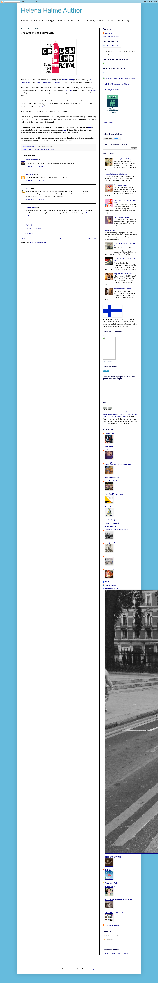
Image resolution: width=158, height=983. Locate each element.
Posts (107, 936)
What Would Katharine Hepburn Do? (119, 899)
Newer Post (25, 238)
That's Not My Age (112, 477)
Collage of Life (110, 543)
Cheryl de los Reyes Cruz (114, 912)
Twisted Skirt (110, 886)
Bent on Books (110, 585)
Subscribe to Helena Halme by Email (115, 953)
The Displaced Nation (113, 582)
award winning (68, 80)
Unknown (31, 146)
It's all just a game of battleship (116, 174)
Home (59, 238)
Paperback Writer (111, 481)
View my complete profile (111, 36)
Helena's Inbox (108, 123)
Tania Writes (109, 507)
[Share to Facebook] (49, 146)
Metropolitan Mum (112, 526)
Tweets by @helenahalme (111, 90)
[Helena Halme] (109, 359)
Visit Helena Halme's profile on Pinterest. (117, 84)
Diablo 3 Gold (31, 207)
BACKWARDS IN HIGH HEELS (117, 530)
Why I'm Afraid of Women (123, 274)
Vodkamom (109, 450)
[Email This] (43, 146)
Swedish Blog (110, 520)
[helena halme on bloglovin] (112, 139)
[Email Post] (39, 146)
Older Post (92, 238)
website (69, 90)
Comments (109, 940)
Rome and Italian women (122, 289)
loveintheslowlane (111, 588)
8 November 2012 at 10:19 (35, 180)
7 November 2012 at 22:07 (35, 166)
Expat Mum (109, 556)
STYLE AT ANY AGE (113, 857)
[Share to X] (47, 146)
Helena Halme (106, 336)
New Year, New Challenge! (123, 159)
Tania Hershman (32, 160)
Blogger (93, 969)
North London (50, 149)
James (28, 188)
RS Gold (29, 225)
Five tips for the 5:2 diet (122, 217)
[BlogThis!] (45, 146)
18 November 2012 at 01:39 (35, 228)
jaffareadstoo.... (110, 433)
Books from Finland (112, 883)
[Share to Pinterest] (51, 146)
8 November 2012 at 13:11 (35, 199)
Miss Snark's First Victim (114, 494)
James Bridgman (43, 82)
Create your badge (107, 361)
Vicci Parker (58, 82)
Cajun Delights (110, 569)
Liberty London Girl (112, 523)
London (42, 149)
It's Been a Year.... (111, 230)
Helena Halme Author (51, 10)
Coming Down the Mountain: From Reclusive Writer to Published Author (118, 463)
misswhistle (109, 446)
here (42, 106)
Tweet (92, 90)
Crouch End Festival (33, 149)
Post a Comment (29, 233)
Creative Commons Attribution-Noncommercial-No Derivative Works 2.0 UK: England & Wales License (120, 414)
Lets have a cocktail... (112, 925)
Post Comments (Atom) (38, 242)
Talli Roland (109, 870)
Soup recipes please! (121, 185)
